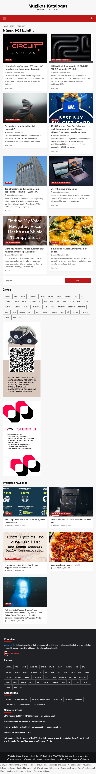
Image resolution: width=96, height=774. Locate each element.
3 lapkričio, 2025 (18, 195)
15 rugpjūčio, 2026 (18, 621)
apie (15, 296)
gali (82, 296)
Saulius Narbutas (24, 768)
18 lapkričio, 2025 (18, 72)
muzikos (17, 307)
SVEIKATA (78, 699)
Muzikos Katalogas (48, 6)
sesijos (22, 312)
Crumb (50, 296)
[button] (5, 18)
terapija (54, 312)
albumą (7, 296)
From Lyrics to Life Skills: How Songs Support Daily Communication (32, 727)
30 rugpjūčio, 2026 (18, 525)
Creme (42, 296)
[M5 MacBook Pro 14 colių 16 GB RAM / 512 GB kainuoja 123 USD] (71, 48)
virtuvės (85, 312)
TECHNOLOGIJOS (24, 704)
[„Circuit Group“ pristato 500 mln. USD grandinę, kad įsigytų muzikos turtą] (25, 48)
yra (14, 317)
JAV (45, 301)
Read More (8, 88)
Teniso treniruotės (68, 768)
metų (72, 301)
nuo (45, 307)
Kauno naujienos (7, 771)
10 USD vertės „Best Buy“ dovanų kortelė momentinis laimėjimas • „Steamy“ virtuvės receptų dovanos (68, 129)
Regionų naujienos (24, 771)
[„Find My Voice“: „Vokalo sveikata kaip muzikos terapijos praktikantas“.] (25, 230)
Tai (37, 312)
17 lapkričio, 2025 (64, 135)
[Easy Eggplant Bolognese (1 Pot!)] (71, 547)
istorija (33, 301)
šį (19, 317)
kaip (64, 301)
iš (39, 301)
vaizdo (75, 312)
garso (16, 301)
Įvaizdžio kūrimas (40, 768)
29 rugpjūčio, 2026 (64, 568)
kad (51, 301)
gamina (7, 301)
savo (14, 312)
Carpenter (32, 296)
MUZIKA (8, 60)
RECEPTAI (55, 120)
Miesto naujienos (7, 768)
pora (53, 307)
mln (78, 301)
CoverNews (71, 759)
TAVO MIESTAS (10, 704)
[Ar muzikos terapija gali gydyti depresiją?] (25, 108)
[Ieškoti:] (35, 280)
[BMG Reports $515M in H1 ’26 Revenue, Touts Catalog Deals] (25, 502)
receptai (71, 307)
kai (58, 301)
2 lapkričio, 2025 (64, 255)
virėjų (7, 317)
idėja (24, 301)
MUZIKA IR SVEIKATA (13, 120)
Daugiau (68, 296)
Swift (30, 312)
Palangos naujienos (42, 771)
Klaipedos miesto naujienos (79, 764)
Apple (23, 296)
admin (8, 72)
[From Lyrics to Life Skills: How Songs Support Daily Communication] (25, 547)
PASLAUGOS (58, 699)
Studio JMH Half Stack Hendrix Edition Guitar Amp (25, 721)
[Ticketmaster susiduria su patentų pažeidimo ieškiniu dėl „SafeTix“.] (25, 171)
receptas (81, 307)
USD (62, 312)
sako (6, 312)
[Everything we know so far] (71, 171)
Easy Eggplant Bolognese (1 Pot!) (65, 565)
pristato (61, 307)
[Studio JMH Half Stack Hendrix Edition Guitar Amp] (71, 502)
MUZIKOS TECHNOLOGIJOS (61, 60)
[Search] (91, 18)
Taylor (44, 312)
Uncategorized (39, 704)
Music (86, 301)
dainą (59, 296)
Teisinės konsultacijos (38, 764)
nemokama (36, 307)
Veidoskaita (54, 768)
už (68, 312)
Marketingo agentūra (18, 764)
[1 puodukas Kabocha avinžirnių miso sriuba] (71, 230)
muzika (7, 307)
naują (26, 307)
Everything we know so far (64, 189)
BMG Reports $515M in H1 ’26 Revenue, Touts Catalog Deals (30, 716)
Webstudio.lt (9, 645)
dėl (76, 296)
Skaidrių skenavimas (57, 764)
